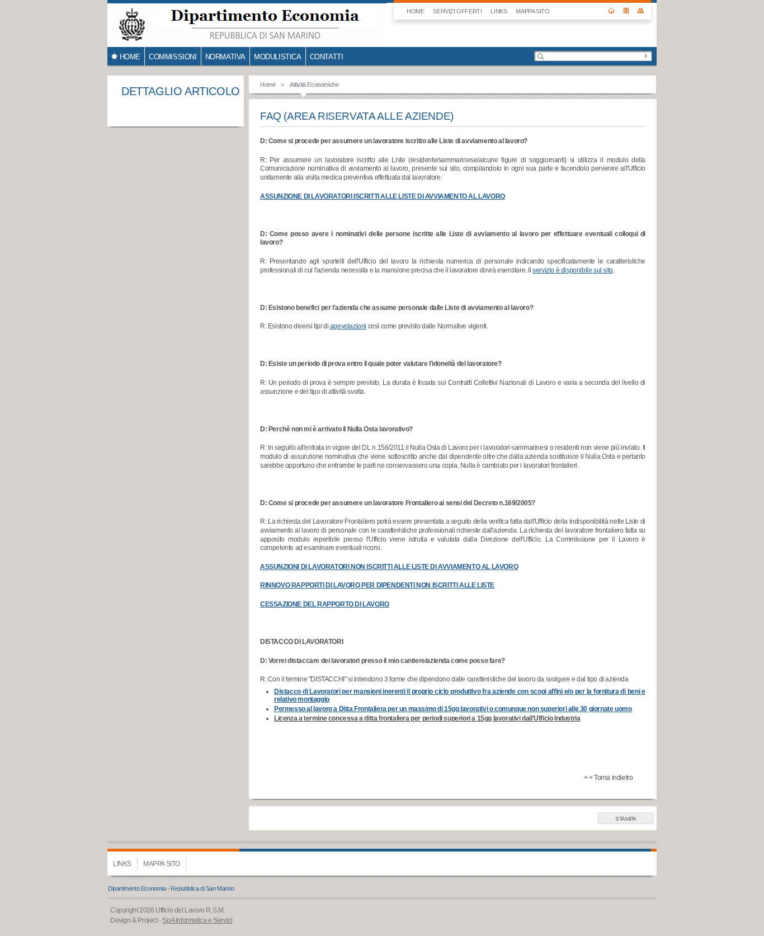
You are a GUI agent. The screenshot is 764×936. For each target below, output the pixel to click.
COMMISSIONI (173, 57)
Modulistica (277, 57)
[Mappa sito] (641, 6)
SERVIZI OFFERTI (457, 11)
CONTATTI (326, 57)
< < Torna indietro (608, 778)
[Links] (626, 6)
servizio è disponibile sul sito (572, 270)
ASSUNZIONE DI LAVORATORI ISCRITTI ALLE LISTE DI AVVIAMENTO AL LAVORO (382, 196)
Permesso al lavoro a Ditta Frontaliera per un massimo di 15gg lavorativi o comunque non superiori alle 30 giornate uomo (452, 709)
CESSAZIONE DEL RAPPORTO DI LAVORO (324, 604)
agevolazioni (348, 326)
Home (267, 84)
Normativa (225, 57)
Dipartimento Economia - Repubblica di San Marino (171, 888)
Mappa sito (532, 11)
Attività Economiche (314, 84)
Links (499, 11)
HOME (415, 11)
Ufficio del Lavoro (247, 23)
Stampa (625, 819)
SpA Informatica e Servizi (197, 920)
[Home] (611, 6)
